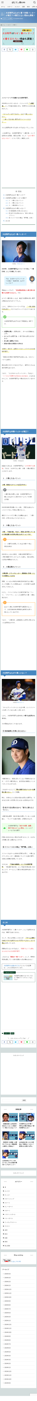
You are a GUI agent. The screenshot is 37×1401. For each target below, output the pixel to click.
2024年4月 (7, 1355)
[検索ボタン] (34, 2)
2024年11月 (7, 1328)
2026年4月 (7, 1274)
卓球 (6, 1230)
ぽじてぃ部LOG (18, 2)
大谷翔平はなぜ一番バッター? (15, 195)
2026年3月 (7, 1277)
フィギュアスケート (11, 1222)
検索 (24, 1100)
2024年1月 (7, 1367)
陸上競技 (7, 1245)
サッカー (7, 1195)
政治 (6, 1234)
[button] (4, 49)
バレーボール (9, 1218)
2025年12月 (7, 1289)
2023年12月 (7, 1371)
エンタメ (7, 1191)
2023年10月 (7, 1379)
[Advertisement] (18, 75)
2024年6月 (7, 1348)
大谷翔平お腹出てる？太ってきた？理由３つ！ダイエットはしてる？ (23, 977)
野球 (11, 18)
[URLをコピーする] (32, 49)
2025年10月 (7, 1297)
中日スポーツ (21, 263)
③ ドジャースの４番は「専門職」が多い (21, 218)
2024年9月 (7, 1336)
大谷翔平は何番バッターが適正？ (16, 198)
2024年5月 (7, 1352)
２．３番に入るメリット (16, 203)
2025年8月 (7, 1305)
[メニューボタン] (2, 2)
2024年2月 (7, 1363)
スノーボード (9, 1206)
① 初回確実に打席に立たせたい (18, 211)
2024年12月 (7, 1324)
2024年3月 (7, 1359)
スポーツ (5, 18)
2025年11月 (7, 1293)
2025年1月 (7, 1320)
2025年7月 (7, 1309)
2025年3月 (7, 1316)
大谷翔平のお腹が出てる (12, 965)
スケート (7, 1203)
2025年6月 (7, 1313)
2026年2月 (7, 1281)
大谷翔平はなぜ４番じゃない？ (16, 208)
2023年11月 (7, 1375)
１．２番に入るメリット (16, 200)
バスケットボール (10, 1214)
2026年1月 (7, 1285)
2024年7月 (7, 1344)
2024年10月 (7, 1332)
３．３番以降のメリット (16, 205)
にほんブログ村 (16, 1261)
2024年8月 (7, 1340)
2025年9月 (7, 1301)
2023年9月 (7, 1383)
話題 (6, 1238)
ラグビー (7, 1226)
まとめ (8, 221)
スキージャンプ (9, 1199)
